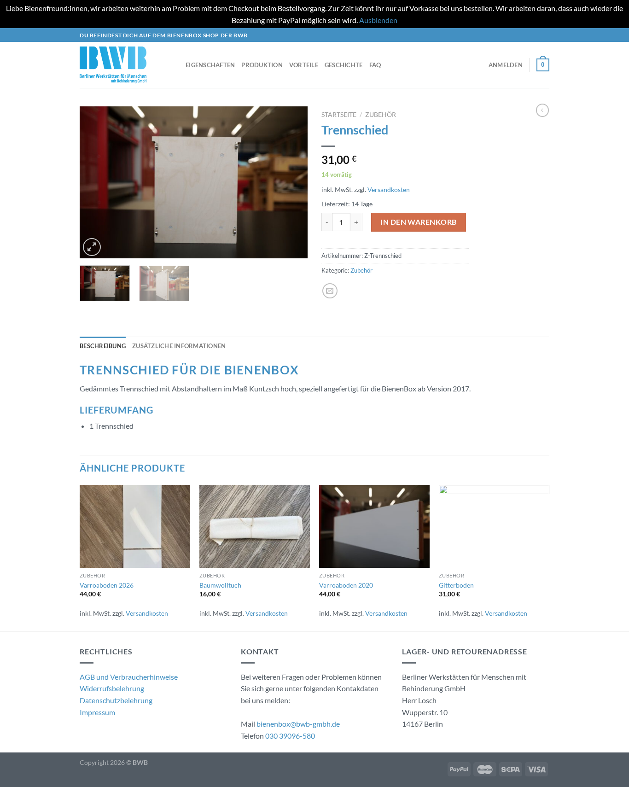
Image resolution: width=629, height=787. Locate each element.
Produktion (262, 65)
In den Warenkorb (418, 221)
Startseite (338, 114)
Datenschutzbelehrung (116, 700)
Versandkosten (388, 189)
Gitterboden (456, 585)
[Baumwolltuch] (254, 526)
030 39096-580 (290, 735)
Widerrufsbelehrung (112, 688)
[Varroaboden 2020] (374, 526)
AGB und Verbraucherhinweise (129, 676)
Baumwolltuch (220, 585)
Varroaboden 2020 (346, 585)
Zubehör (380, 114)
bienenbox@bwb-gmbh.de (298, 723)
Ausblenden (378, 20)
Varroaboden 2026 (107, 585)
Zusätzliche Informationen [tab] (179, 346)
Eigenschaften (210, 65)
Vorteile (303, 65)
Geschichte (344, 65)
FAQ (375, 65)
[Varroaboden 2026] (135, 526)
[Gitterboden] (494, 526)
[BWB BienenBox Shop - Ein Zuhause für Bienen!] (126, 65)
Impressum (97, 712)
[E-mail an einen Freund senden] (330, 290)
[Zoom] (92, 247)
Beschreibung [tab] (103, 346)
